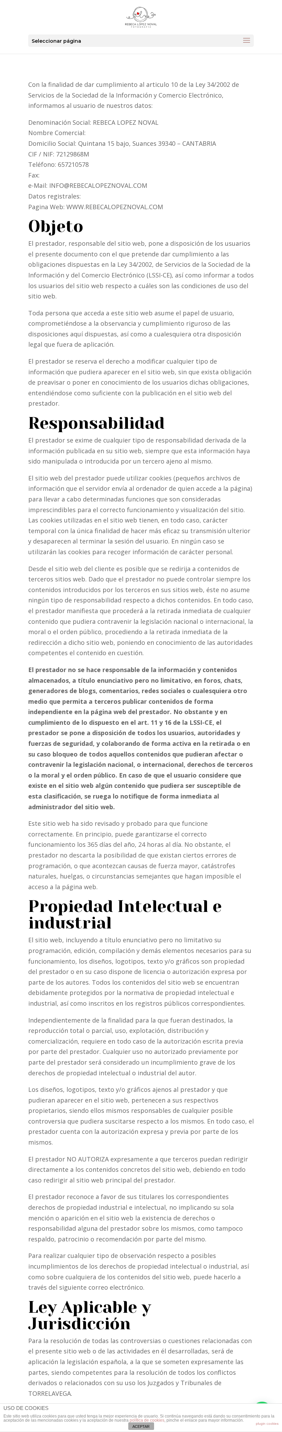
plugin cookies (267, 1423)
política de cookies (147, 1420)
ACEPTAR (141, 1426)
